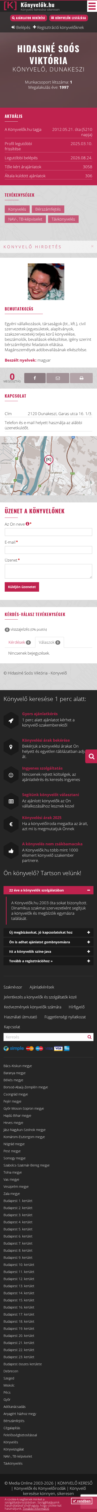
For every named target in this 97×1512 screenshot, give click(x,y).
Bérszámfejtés (14, 1421)
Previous (38, 286)
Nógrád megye (14, 1144)
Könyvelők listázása (70, 18)
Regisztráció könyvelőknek (60, 27)
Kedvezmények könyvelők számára (32, 1007)
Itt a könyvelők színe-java (30, 951)
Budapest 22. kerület (19, 1350)
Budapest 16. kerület (19, 1307)
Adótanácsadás (15, 1406)
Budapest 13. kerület (19, 1286)
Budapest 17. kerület (19, 1314)
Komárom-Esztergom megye (24, 1137)
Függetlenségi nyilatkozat (65, 1017)
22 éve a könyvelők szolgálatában (36, 890)
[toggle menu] (92, 6)
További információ (36, 1508)
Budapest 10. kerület (19, 1264)
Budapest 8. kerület (18, 1250)
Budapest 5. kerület (18, 1229)
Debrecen (11, 1371)
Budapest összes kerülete (23, 1364)
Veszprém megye (16, 1186)
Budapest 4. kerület (18, 1222)
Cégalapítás (12, 1428)
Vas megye (11, 1179)
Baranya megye (15, 1073)
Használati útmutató (20, 1017)
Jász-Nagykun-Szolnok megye (25, 1129)
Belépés (23, 27)
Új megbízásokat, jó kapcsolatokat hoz (41, 932)
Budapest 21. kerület (19, 1342)
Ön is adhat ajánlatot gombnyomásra (39, 942)
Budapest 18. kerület (19, 1321)
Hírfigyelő (77, 1007)
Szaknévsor (13, 987)
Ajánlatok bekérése (30, 18)
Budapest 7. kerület (18, 1243)
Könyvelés (11, 1442)
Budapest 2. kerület (18, 1208)
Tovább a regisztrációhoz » (31, 961)
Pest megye (12, 1151)
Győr (7, 1399)
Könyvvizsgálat (14, 1449)
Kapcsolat (12, 1026)
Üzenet (11, 560)
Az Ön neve (15, 524)
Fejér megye (12, 1101)
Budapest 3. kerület (18, 1215)
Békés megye (13, 1080)
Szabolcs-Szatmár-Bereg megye (27, 1165)
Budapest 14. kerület (19, 1293)
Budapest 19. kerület (19, 1328)
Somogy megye (15, 1158)
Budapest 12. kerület (19, 1279)
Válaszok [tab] (49, 642)
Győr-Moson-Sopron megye (24, 1108)
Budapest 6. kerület (18, 1236)
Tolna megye (13, 1172)
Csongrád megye (16, 1094)
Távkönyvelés (13, 1463)
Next (59, 286)
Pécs (7, 1392)
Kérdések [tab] (18, 642)
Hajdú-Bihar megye (17, 1115)
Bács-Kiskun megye (18, 1066)
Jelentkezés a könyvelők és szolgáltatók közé (40, 997)
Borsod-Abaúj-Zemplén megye (26, 1087)
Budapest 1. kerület (18, 1200)
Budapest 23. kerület (19, 1357)
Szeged (9, 1378)
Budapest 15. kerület (19, 1300)
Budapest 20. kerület (19, 1335)
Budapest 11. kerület (19, 1271)
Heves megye (13, 1122)
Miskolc (9, 1385)
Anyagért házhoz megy (20, 1413)
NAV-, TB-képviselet (18, 1456)
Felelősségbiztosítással (20, 1435)
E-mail (10, 542)
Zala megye (12, 1193)
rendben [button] (83, 1501)
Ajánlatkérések (42, 987)
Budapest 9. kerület (18, 1257)
